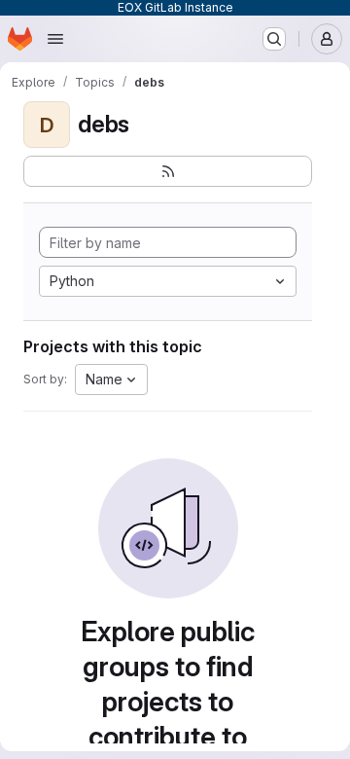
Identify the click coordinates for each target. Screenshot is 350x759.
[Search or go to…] (274, 39)
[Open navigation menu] (55, 38)
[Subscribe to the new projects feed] (167, 171)
